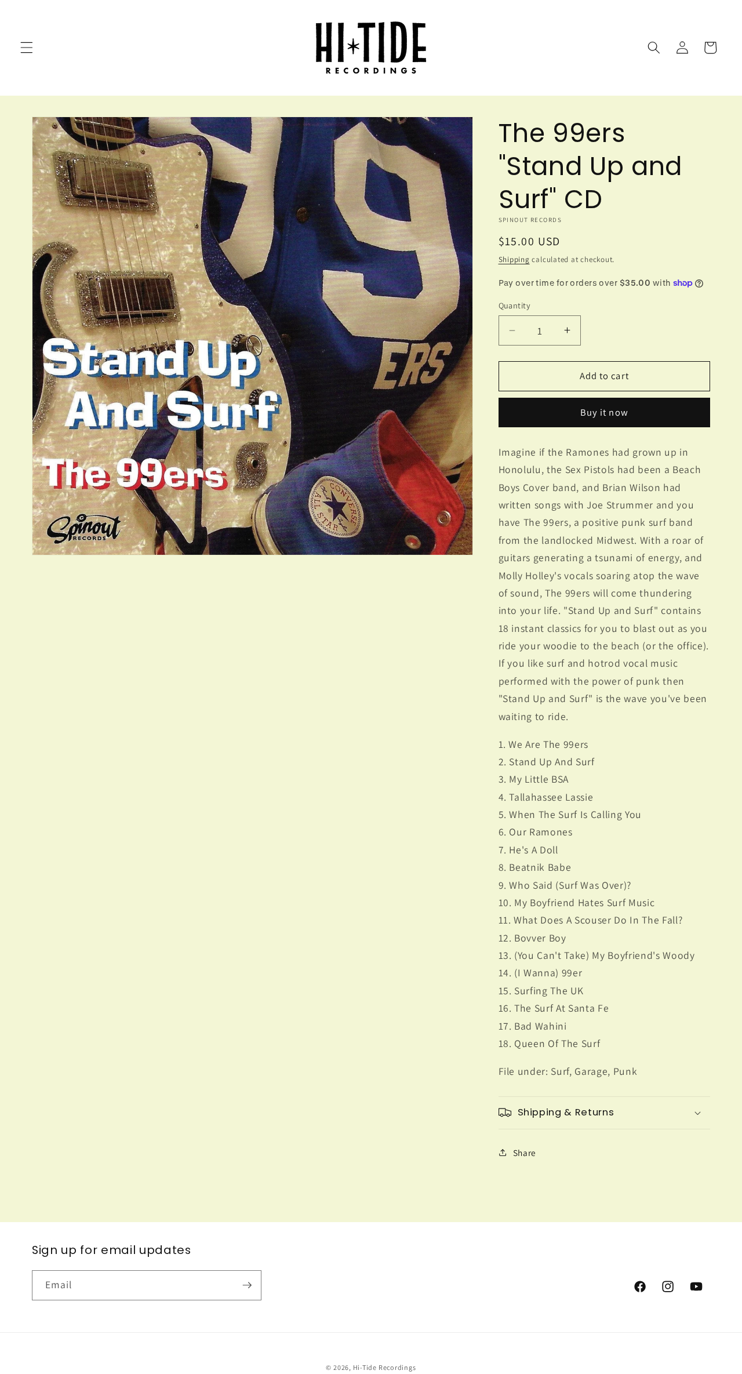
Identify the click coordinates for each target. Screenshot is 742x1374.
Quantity (515, 305)
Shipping (514, 259)
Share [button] (524, 1152)
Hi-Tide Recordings (384, 1367)
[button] (27, 47)
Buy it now (604, 412)
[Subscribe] (247, 1285)
